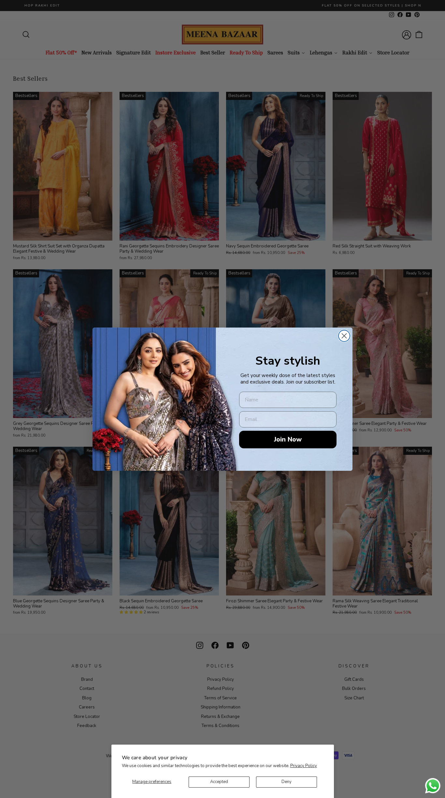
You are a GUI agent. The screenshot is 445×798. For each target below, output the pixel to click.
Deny (286, 782)
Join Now (288, 439)
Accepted (219, 782)
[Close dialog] (344, 336)
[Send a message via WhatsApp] (433, 786)
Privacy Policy (303, 766)
